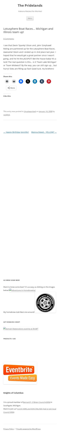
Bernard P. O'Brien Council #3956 (36, 402)
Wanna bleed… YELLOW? (44, 132)
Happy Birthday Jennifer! (16, 132)
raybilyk (6, 114)
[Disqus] (30, 169)
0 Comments (8, 38)
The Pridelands (30, 5)
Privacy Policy (8, 429)
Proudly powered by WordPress (28, 429)
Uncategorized (30, 111)
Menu (30, 18)
